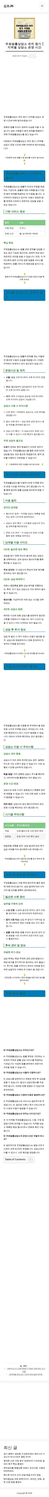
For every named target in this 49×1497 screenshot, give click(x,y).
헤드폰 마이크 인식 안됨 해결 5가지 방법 (22, 1475)
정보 (25, 1366)
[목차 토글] (29, 1160)
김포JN (8, 6)
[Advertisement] (24, 87)
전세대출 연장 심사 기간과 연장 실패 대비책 (25, 1374)
